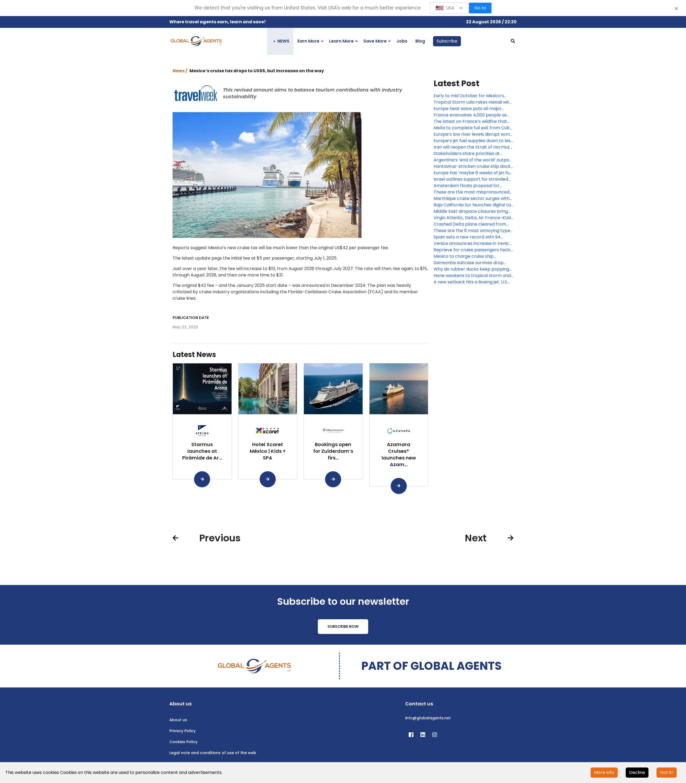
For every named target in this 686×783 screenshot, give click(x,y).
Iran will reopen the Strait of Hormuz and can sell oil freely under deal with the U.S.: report (472, 147)
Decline (637, 772)
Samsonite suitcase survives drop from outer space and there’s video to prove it (471, 263)
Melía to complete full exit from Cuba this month (473, 128)
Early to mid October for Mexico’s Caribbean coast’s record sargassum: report (473, 96)
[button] (449, 8)
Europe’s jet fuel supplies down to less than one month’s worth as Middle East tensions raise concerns (473, 141)
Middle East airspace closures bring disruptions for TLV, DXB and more (471, 211)
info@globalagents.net (428, 718)
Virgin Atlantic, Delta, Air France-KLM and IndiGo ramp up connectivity (472, 218)
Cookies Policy (183, 741)
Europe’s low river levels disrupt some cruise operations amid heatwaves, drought (473, 134)
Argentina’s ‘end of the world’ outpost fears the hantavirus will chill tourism (473, 160)
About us (178, 720)
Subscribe (447, 41)
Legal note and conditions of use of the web (212, 752)
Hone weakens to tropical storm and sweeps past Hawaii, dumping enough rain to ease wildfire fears (473, 275)
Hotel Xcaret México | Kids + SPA (268, 451)
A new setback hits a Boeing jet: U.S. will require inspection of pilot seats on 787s (471, 282)
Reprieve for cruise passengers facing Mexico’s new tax (473, 250)
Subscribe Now (343, 626)
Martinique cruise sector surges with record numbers (471, 198)
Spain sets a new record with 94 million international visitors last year (472, 237)
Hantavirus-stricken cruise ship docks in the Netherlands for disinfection (473, 166)
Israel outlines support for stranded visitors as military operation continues (471, 179)
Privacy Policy (182, 730)
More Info (604, 772)
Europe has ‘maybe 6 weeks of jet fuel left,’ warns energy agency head (473, 173)
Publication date (191, 317)
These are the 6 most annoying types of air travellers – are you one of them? (473, 230)
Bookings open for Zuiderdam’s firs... (333, 451)
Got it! (666, 772)
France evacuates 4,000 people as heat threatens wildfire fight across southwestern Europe (471, 115)
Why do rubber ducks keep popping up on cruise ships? (471, 269)
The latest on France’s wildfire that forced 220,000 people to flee (470, 121)
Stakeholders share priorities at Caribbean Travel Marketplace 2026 (472, 153)
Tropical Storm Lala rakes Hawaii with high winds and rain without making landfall (473, 102)
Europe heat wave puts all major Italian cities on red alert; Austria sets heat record (472, 108)
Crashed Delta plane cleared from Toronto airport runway (470, 224)
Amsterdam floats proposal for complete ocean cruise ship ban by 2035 (471, 186)
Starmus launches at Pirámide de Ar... (202, 451)
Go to (480, 8)
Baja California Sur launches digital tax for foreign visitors (473, 205)
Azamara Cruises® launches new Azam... (399, 454)
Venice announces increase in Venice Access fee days (473, 243)
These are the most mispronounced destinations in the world (471, 192)
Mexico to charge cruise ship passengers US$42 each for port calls (473, 256)
